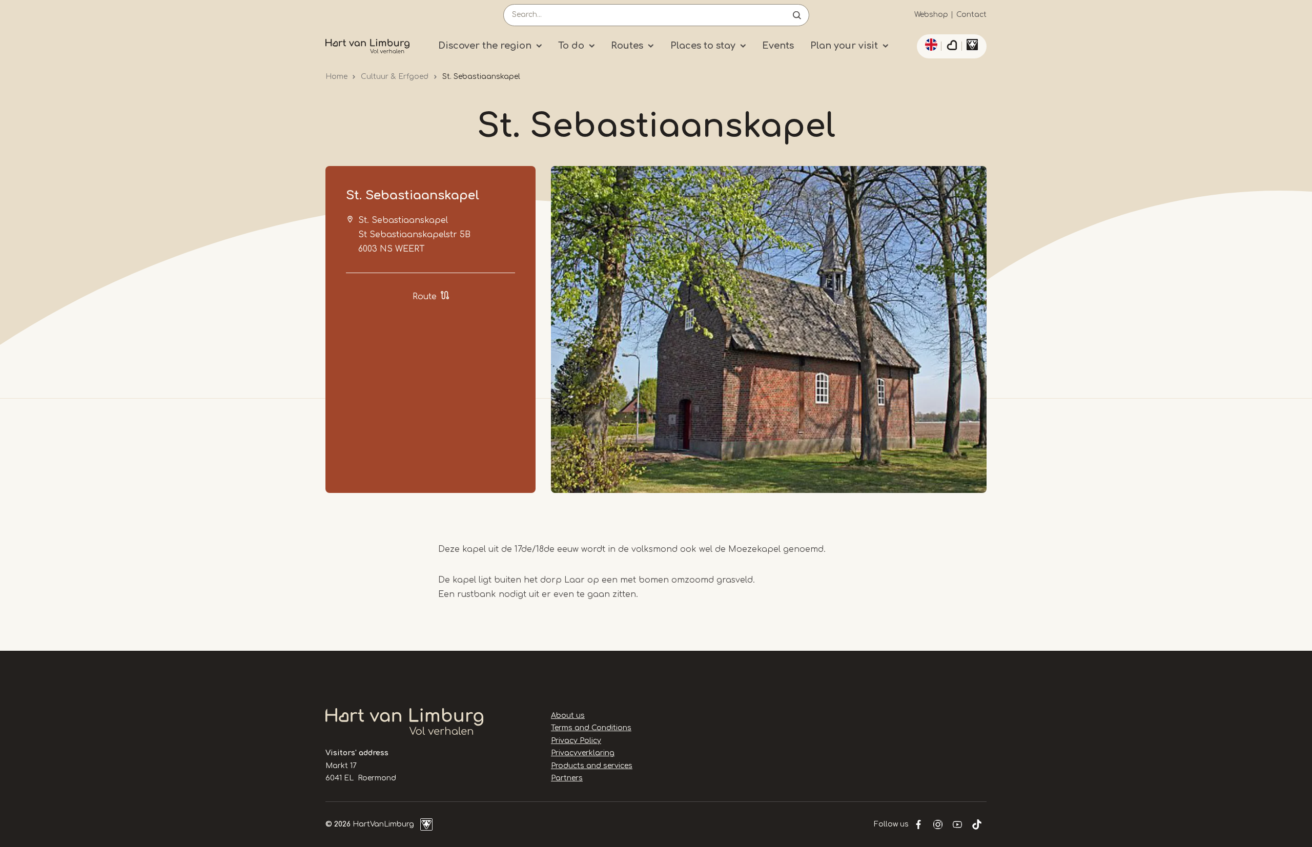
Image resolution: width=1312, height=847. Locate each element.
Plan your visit (844, 45)
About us (568, 715)
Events (778, 45)
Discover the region (484, 45)
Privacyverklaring (582, 753)
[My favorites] (952, 46)
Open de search (797, 15)
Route (425, 296)
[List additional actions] (929, 44)
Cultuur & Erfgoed (394, 76)
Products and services (591, 766)
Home (336, 76)
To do (571, 45)
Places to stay (702, 45)
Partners (567, 778)
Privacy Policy (576, 741)
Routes (627, 45)
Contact (971, 14)
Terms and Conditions (591, 728)
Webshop (931, 14)
